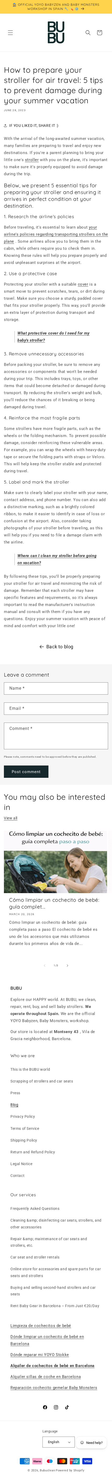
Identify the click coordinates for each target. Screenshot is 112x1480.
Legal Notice (21, 1164)
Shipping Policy (23, 1140)
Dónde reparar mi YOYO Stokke (39, 1354)
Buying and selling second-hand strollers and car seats (53, 1290)
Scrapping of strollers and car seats (41, 1081)
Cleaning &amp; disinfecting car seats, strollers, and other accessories (56, 1223)
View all (10, 818)
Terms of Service (24, 1128)
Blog (14, 1105)
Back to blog (59, 646)
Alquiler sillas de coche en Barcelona (45, 1376)
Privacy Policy (22, 1116)
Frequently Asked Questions (35, 1208)
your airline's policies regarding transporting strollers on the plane (56, 234)
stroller (32, 159)
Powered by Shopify (70, 1470)
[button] (10, 32)
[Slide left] (44, 965)
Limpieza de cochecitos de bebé (40, 1325)
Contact (17, 1175)
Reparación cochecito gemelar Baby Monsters (53, 1387)
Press (15, 1093)
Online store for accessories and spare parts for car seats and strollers (55, 1272)
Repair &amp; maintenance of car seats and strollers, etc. (48, 1242)
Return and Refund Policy (32, 1152)
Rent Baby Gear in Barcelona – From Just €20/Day (54, 1306)
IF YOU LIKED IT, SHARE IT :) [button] (34, 125)
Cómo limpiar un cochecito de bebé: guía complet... (54, 903)
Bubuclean (47, 1470)
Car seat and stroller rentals (34, 1257)
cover (83, 284)
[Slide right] (67, 965)
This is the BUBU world (30, 1069)
